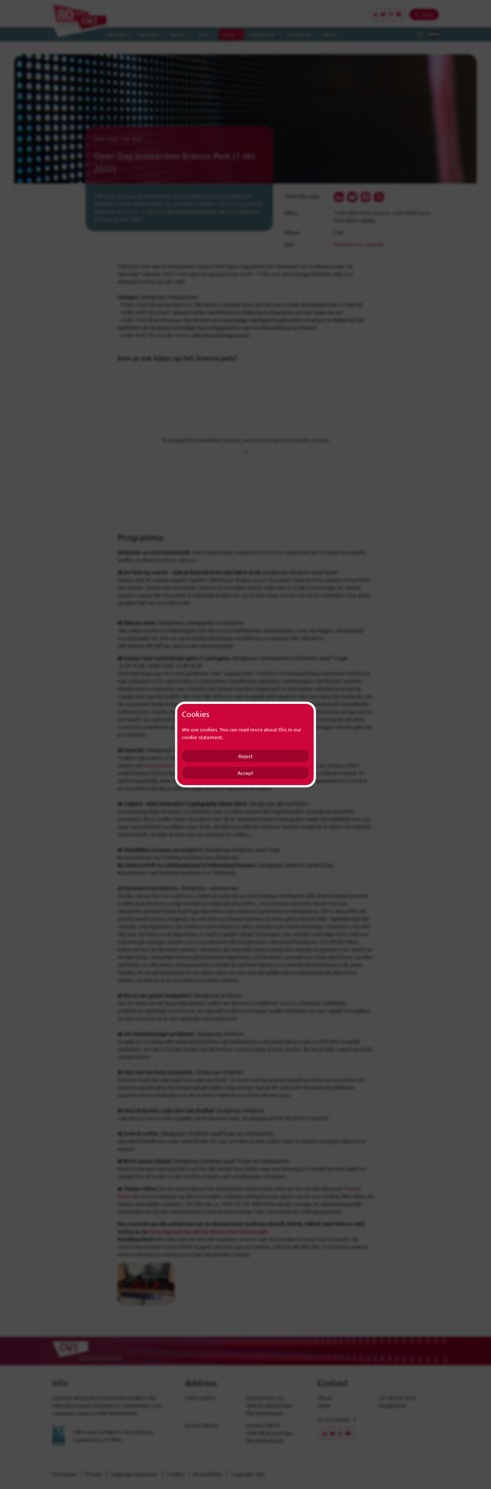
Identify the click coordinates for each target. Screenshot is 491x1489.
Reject (245, 756)
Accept (245, 773)
